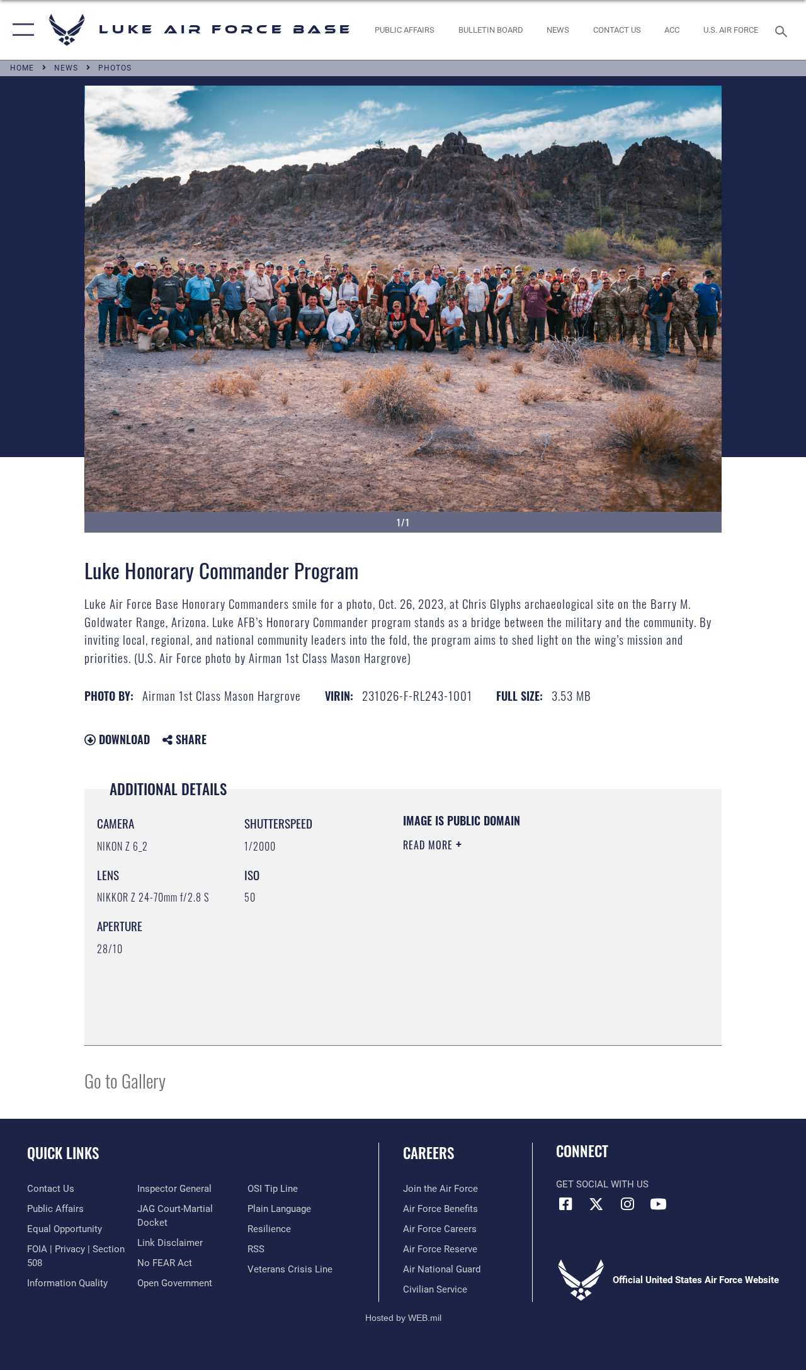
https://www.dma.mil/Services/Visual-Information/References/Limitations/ (515, 951)
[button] (20, 30)
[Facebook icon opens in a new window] (565, 1203)
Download (123, 739)
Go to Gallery (125, 1080)
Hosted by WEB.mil (403, 1318)
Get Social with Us (602, 1184)
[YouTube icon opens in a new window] (658, 1203)
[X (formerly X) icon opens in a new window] (596, 1203)
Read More (429, 844)
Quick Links (63, 1153)
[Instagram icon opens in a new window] (627, 1203)
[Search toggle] (783, 29)
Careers (428, 1153)
